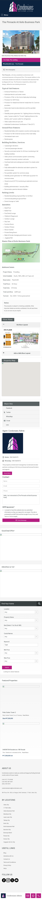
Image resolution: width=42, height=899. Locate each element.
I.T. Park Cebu (7, 808)
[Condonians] (21, 7)
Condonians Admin (14, 896)
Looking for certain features (11, 671)
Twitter (8, 412)
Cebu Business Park (9, 811)
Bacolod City (7, 829)
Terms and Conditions (10, 862)
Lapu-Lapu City (8, 817)
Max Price (7, 658)
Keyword (6, 641)
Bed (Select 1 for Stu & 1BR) (12, 625)
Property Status (9, 617)
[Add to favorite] (4, 34)
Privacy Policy (31, 514)
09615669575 (14, 457)
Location (6, 609)
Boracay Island (8, 832)
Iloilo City (6, 823)
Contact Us (7, 859)
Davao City (6, 839)
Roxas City (6, 836)
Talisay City (7, 820)
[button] (23, 379)
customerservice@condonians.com (12, 788)
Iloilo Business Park (9, 826)
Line (7, 425)
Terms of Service (9, 516)
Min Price (7, 650)
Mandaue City (7, 814)
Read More (26, 715)
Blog (5, 853)
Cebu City (6, 804)
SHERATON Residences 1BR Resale (14, 750)
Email (8, 420)
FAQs (5, 868)
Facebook (9, 408)
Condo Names (8, 633)
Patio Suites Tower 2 (9, 712)
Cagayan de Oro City (9, 842)
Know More (7, 473)
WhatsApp (9, 416)
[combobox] (21, 612)
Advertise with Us (8, 856)
